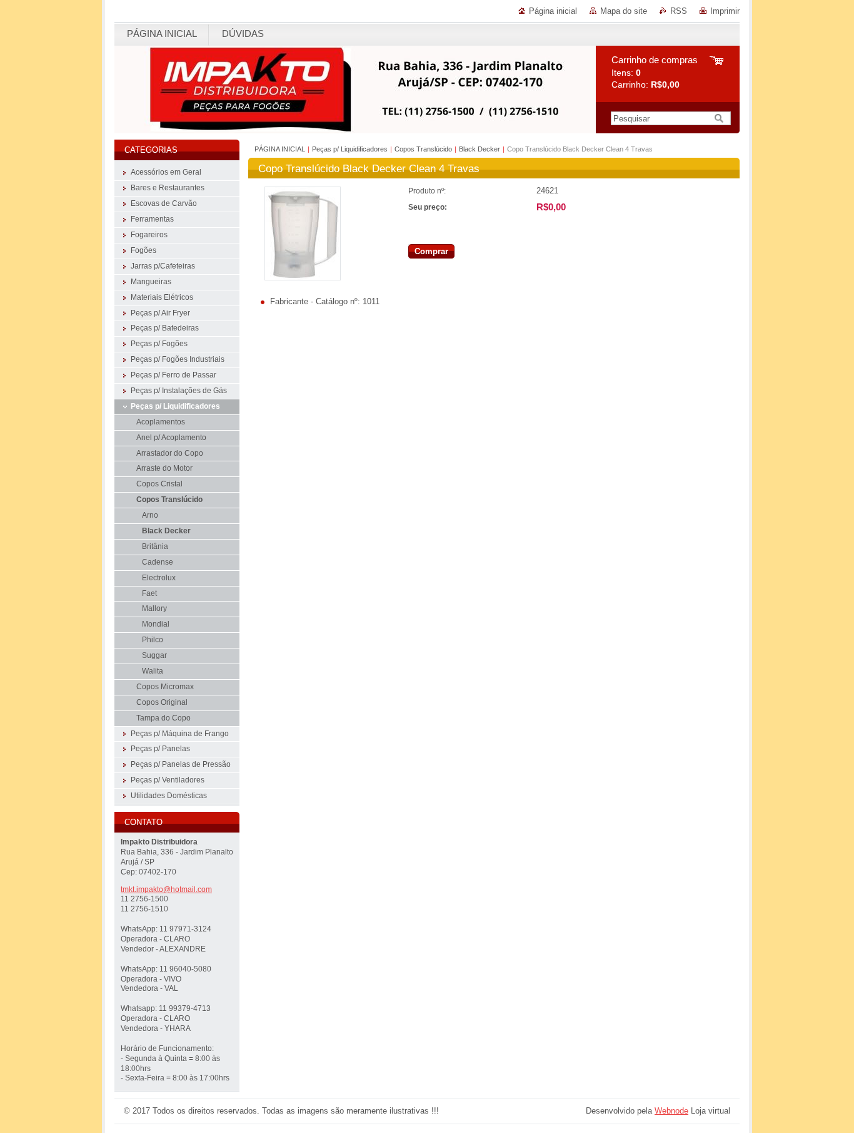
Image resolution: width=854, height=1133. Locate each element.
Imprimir (725, 11)
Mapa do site (623, 11)
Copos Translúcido (423, 149)
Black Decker (479, 149)
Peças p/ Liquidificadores (350, 149)
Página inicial (553, 11)
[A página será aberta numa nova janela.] (302, 277)
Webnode (671, 1110)
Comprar (431, 251)
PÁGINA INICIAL (279, 149)
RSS (678, 11)
